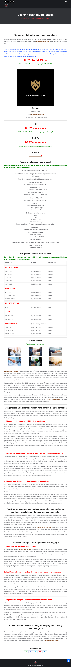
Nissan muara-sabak (11, 371)
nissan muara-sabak (43, 35)
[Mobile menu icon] (66, 6)
